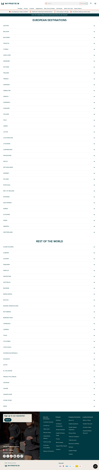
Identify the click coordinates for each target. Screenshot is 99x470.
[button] (95, 466)
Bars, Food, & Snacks (49, 8)
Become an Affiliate (74, 443)
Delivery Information (48, 451)
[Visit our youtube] (14, 456)
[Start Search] (46, 3)
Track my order (47, 441)
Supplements (39, 8)
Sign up (8, 419)
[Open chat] (21, 456)
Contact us (46, 425)
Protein (26, 8)
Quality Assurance (73, 423)
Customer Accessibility (46, 446)
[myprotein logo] (10, 3)
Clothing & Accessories (59, 425)
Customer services (48, 422)
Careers (71, 454)
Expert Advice (78, 8)
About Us (71, 420)
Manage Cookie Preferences (11, 446)
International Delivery (46, 437)
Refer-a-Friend (87, 420)
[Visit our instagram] (4, 456)
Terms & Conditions (74, 436)
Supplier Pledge (73, 450)
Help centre (46, 429)
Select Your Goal (68, 8)
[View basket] (95, 3)
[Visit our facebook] (7, 456)
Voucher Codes (87, 427)
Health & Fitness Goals (60, 434)
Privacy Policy (72, 433)
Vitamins (58, 449)
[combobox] (66, 3)
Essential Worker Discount (87, 432)
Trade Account (73, 440)
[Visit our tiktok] (11, 456)
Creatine (31, 8)
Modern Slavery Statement (73, 428)
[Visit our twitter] (18, 456)
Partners (71, 447)
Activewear (59, 8)
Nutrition (58, 420)
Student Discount (87, 423)
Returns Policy (47, 432)
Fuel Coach (84, 3)
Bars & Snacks (59, 442)
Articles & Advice (60, 429)
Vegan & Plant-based (61, 446)
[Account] (91, 3)
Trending (20, 8)
